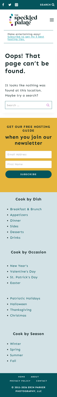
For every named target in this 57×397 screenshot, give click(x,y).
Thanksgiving (21, 310)
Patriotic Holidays (25, 298)
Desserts (17, 232)
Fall (13, 361)
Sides (14, 226)
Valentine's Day (23, 271)
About (35, 377)
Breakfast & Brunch (26, 209)
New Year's (19, 266)
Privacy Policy (20, 381)
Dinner (15, 220)
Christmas (18, 315)
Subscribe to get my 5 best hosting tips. (26, 38)
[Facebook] (3, 5)
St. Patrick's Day (24, 277)
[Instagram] (16, 5)
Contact (41, 381)
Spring (15, 349)
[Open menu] (52, 20)
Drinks (15, 237)
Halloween (18, 304)
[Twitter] (10, 5)
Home (21, 377)
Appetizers (19, 215)
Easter (15, 283)
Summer (16, 355)
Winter (15, 344)
